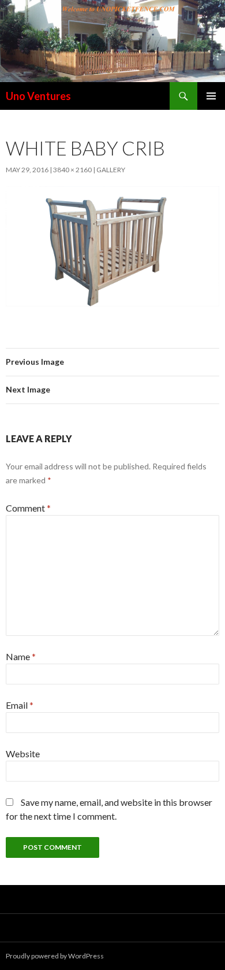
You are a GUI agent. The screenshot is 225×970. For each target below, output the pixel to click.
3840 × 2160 (72, 169)
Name (21, 656)
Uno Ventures (38, 96)
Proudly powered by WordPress (55, 956)
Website (23, 753)
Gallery (110, 169)
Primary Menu (211, 96)
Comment (28, 507)
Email (19, 704)
